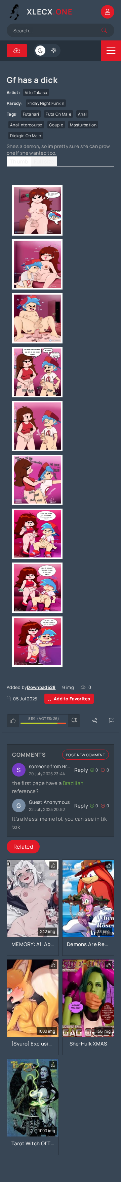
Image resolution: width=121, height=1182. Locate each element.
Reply (81, 770)
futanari (31, 114)
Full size (44, 161)
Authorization (107, 12)
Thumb (19, 161)
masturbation (83, 125)
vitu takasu (36, 92)
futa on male (58, 114)
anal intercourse (26, 125)
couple (56, 125)
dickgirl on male (25, 136)
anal (82, 114)
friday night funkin (46, 103)
